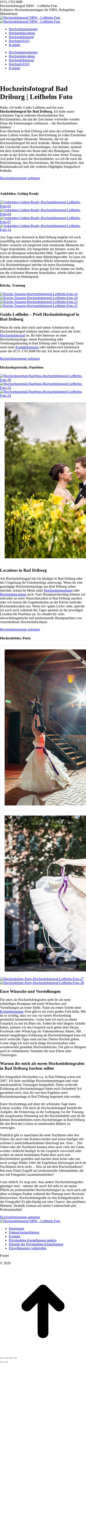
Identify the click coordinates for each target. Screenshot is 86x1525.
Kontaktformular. (12, 1170)
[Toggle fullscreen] (10, 1516)
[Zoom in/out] (15, 1516)
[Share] (6, 1516)
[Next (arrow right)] (6, 1520)
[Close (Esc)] (2, 1516)
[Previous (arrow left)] (2, 1520)
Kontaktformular (27, 347)
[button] (32, 1398)
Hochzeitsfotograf (12, 335)
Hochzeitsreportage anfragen (20, 178)
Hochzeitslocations (13, 752)
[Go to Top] (43, 1511)
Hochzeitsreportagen (58, 748)
